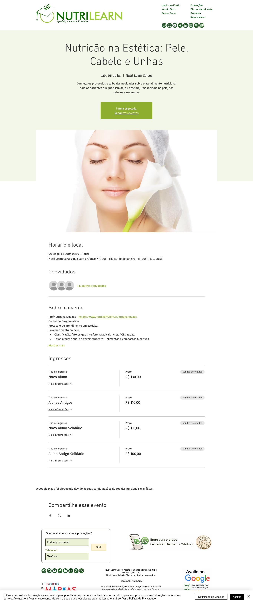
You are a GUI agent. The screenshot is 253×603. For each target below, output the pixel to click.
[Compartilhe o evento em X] (59, 515)
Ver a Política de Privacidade (139, 598)
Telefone (50, 550)
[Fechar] (248, 596)
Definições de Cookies (211, 597)
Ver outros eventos (127, 113)
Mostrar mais (57, 345)
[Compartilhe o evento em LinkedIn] (68, 515)
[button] (130, 580)
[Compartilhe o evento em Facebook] (50, 515)
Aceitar (237, 597)
